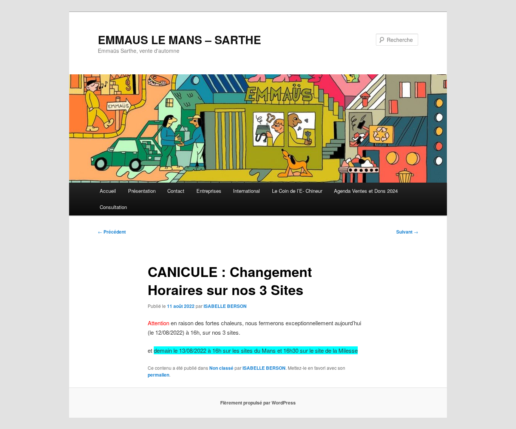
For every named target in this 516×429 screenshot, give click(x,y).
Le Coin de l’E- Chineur (297, 190)
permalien (158, 374)
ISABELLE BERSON (225, 306)
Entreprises (208, 190)
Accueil (108, 190)
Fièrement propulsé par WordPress (258, 402)
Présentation (142, 190)
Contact (175, 190)
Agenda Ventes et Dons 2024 (366, 190)
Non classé (221, 367)
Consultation (113, 207)
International (246, 190)
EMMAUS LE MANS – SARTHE (179, 39)
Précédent (112, 231)
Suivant (407, 231)
